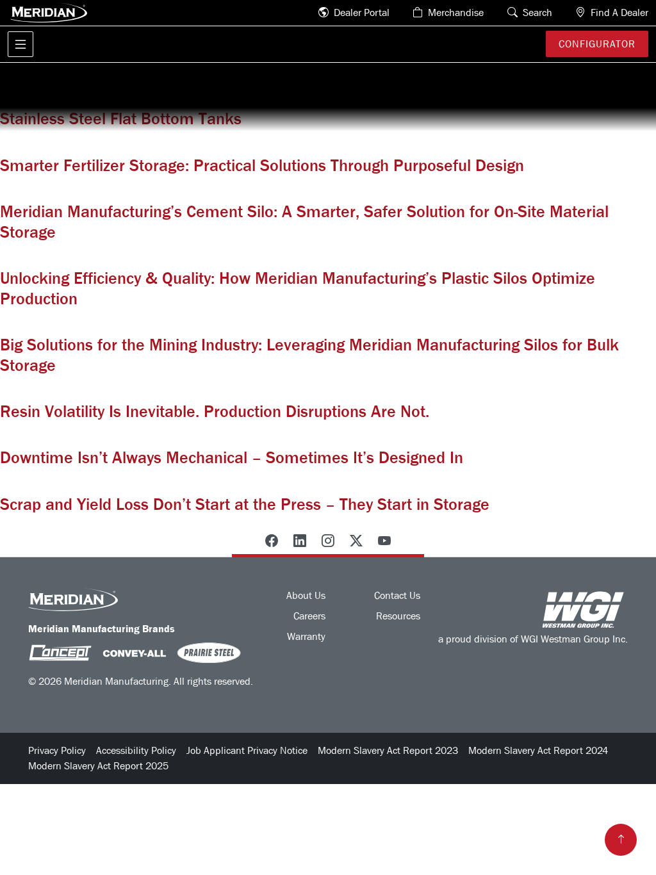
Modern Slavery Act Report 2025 (98, 766)
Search (536, 12)
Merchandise (454, 12)
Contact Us (397, 595)
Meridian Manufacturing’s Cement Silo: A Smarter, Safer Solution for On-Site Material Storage (304, 221)
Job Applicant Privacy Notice (247, 750)
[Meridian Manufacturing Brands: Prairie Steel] (209, 652)
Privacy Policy (57, 750)
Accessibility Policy (136, 750)
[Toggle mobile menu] (20, 44)
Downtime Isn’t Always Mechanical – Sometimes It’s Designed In (231, 457)
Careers (309, 616)
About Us (305, 595)
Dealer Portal (360, 12)
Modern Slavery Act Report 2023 (388, 750)
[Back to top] (621, 840)
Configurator (597, 44)
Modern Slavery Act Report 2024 (538, 750)
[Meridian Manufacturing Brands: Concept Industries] (60, 653)
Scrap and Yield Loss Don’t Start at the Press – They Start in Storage (244, 504)
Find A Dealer (618, 12)
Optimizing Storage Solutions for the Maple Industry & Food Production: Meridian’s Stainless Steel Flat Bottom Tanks (294, 108)
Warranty (306, 636)
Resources (398, 616)
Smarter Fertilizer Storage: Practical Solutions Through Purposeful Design (262, 165)
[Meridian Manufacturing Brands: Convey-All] (134, 652)
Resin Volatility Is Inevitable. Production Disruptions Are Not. (214, 411)
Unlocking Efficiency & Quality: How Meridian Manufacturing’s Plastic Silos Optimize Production (297, 288)
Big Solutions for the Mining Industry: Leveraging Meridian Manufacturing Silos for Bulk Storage (309, 354)
